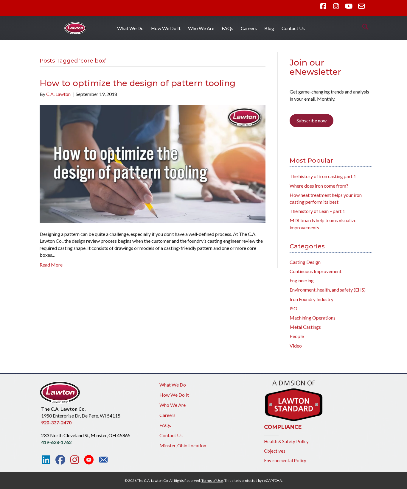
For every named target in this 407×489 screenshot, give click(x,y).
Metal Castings (305, 327)
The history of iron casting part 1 (323, 176)
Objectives (274, 451)
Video (296, 345)
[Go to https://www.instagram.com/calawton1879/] (75, 460)
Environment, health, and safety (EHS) (328, 289)
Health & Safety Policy (286, 441)
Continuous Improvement (315, 271)
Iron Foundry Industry (311, 299)
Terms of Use (212, 480)
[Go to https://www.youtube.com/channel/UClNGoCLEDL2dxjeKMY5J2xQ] (89, 460)
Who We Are (201, 28)
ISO (293, 308)
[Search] (363, 26)
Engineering (302, 280)
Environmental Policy (285, 460)
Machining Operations (312, 317)
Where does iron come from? (319, 186)
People (297, 336)
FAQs (227, 28)
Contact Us (293, 28)
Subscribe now (311, 120)
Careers (249, 28)
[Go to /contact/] (103, 460)
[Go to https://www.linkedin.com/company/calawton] (46, 460)
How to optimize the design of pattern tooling (137, 83)
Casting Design (305, 262)
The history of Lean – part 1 (317, 211)
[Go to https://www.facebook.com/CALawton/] (60, 460)
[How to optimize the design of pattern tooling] (152, 163)
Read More (51, 264)
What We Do (130, 28)
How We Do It (166, 28)
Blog (269, 28)
